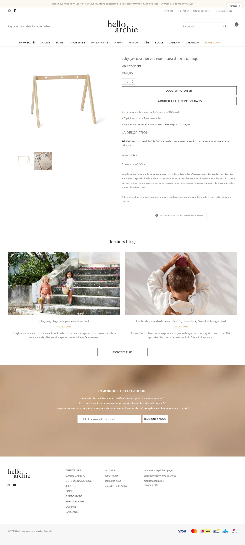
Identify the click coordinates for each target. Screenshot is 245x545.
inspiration (13, 26)
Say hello (168, 11)
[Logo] (122, 26)
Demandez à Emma (193, 215)
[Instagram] (10, 11)
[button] (234, 6)
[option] (62, 102)
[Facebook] (16, 11)
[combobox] (201, 26)
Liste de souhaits (201, 11)
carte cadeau (43, 26)
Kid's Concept (132, 66)
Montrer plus (122, 352)
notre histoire (28, 26)
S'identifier (183, 11)
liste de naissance (223, 11)
